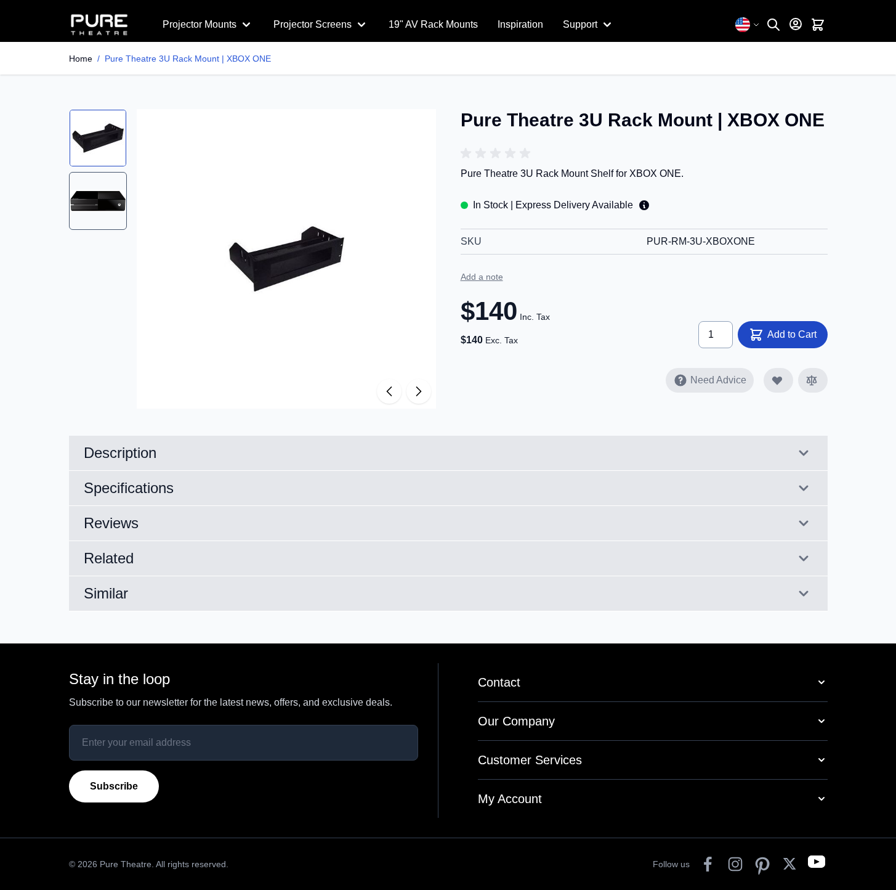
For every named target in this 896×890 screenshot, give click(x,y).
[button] (498, 153)
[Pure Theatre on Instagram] (735, 864)
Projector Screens (312, 24)
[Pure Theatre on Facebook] (708, 864)
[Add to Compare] (813, 380)
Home (80, 58)
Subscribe (114, 786)
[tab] (98, 138)
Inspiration (520, 24)
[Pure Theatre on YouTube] (816, 864)
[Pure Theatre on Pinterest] (762, 864)
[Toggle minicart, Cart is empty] (818, 25)
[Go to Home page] (106, 24)
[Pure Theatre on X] (789, 864)
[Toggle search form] (773, 25)
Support (580, 24)
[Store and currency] (747, 25)
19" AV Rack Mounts (433, 24)
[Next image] (418, 391)
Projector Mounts (199, 24)
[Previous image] (389, 391)
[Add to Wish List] (778, 380)
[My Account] (795, 24)
